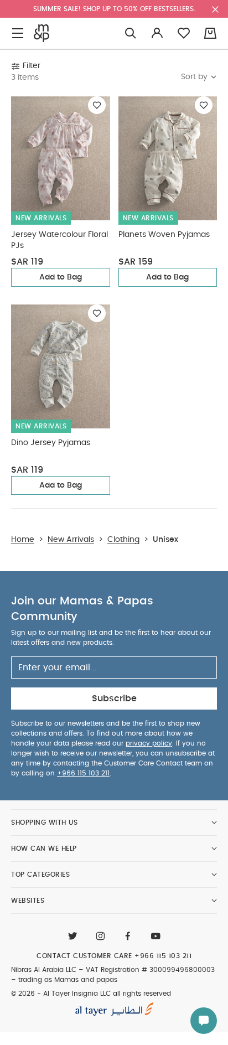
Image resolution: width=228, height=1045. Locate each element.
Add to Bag (60, 277)
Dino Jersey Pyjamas (50, 443)
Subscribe (114, 698)
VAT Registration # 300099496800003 (150, 969)
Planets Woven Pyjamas (164, 235)
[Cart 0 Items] (210, 33)
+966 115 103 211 (83, 773)
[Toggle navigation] (17, 33)
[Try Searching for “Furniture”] (130, 33)
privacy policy (149, 743)
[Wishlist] (97, 105)
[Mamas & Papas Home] (41, 33)
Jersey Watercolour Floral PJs (59, 240)
